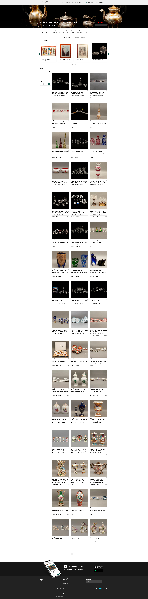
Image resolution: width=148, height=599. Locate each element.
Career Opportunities (67, 578)
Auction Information (80, 37)
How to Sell (79, 2)
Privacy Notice (63, 590)
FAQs (41, 580)
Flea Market (65, 580)
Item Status (42, 76)
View (102, 549)
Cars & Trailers (66, 583)
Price (41, 81)
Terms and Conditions (57, 590)
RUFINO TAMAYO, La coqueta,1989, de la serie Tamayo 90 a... (81, 60)
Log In (92, 2)
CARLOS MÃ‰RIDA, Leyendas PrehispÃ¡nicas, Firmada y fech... (48, 60)
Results (41, 579)
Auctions (62, 2)
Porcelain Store (66, 579)
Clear (48, 81)
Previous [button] (39, 54)
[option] (48, 52)
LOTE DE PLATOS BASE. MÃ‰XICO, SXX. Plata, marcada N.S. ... (98, 60)
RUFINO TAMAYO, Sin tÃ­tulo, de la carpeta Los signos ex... (65, 60)
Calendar (42, 578)
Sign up (88, 2)
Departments (68, 2)
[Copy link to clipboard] (98, 31)
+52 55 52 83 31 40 (60, 588)
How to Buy (74, 2)
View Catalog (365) (67, 37)
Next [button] (108, 54)
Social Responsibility (99, 2)
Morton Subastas (45, 2)
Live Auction (45, 20)
